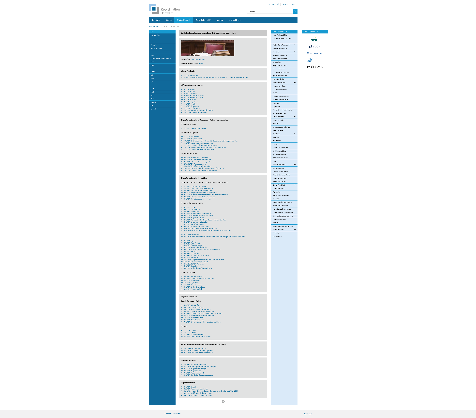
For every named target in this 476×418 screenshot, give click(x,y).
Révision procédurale (280, 151)
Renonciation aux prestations (283, 216)
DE (293, 4)
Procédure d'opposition (281, 72)
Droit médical (155, 35)
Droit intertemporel (279, 113)
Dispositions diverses (280, 206)
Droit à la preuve (156, 48)
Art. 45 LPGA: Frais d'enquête (191, 243)
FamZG (153, 102)
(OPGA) (200, 63)
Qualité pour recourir (280, 76)
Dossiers (276, 52)
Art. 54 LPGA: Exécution (189, 266)
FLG (152, 106)
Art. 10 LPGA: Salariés (188, 104)
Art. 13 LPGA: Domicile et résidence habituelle (197, 110)
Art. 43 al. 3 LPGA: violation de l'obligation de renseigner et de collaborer (206, 230)
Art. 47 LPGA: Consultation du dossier (194, 247)
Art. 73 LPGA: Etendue (188, 332)
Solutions (156, 20)
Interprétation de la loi (280, 100)
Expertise (276, 103)
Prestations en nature (280, 171)
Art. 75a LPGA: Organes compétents (193, 348)
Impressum (308, 414)
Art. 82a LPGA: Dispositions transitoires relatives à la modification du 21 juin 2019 (209, 391)
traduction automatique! (198, 59)
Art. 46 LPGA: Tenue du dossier (192, 245)
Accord (153, 109)
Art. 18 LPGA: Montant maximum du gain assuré (197, 143)
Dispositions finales (279, 182)
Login (284, 4)
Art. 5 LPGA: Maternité (188, 93)
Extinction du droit (279, 79)
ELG (152, 82)
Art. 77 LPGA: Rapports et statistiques (194, 369)
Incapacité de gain (279, 83)
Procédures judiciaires (280, 158)
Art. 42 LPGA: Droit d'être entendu (192, 224)
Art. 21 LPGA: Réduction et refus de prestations (197, 149)
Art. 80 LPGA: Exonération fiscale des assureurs (197, 375)
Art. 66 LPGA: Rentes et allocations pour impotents (198, 311)
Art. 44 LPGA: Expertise (189, 241)
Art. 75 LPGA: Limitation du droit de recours (196, 337)
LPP (152, 62)
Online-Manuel (183, 20)
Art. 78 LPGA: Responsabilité (191, 371)
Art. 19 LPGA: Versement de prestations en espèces (199, 145)
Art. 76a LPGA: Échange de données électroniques (198, 367)
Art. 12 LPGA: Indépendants (190, 108)
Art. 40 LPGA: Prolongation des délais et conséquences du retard (203, 220)
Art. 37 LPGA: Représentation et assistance (196, 214)
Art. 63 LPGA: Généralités (190, 305)
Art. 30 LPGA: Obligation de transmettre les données (199, 193)
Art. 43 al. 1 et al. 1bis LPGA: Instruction (194, 226)
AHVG (153, 72)
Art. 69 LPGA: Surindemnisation (192, 318)
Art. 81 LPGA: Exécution (189, 387)
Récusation (277, 62)
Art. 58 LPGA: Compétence (190, 281)
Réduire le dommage (280, 178)
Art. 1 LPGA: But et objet (189, 75)
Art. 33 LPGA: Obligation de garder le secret (196, 199)
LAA (152, 42)
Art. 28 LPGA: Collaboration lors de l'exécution (197, 188)
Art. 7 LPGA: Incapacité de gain (192, 98)
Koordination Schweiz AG (172, 414)
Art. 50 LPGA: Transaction (190, 253)
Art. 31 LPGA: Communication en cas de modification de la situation (204, 195)
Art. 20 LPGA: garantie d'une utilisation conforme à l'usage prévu (203, 147)
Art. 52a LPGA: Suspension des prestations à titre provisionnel (202, 260)
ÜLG (152, 99)
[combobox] (270, 11)
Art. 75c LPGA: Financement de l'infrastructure (197, 353)
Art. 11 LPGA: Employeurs (190, 106)
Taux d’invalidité (278, 117)
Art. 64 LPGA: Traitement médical (192, 307)
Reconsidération (278, 230)
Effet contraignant (279, 69)
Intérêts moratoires (279, 219)
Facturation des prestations (282, 202)
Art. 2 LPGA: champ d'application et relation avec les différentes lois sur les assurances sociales (214, 77)
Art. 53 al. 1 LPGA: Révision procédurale (194, 262)
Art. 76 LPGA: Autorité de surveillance (194, 364)
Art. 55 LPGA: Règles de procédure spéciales (196, 268)
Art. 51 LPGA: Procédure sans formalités (195, 255)
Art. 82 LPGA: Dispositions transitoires (194, 389)
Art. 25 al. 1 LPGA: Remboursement (193, 164)
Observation (277, 141)
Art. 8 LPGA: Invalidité (188, 100)
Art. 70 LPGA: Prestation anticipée (193, 320)
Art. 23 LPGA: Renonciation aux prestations (196, 160)
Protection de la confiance (282, 209)
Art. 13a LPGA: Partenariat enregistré (194, 112)
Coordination (277, 134)
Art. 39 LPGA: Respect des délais (192, 218)
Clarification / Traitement (281, 45)
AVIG (152, 95)
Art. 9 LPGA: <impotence (189, 102)
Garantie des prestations (281, 175)
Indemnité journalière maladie (161, 58)
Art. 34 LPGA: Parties (188, 207)
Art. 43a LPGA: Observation (190, 234)
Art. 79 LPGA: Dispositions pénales (193, 373)
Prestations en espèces (281, 96)
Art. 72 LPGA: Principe (188, 330)
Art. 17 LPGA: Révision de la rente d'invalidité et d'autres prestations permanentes (209, 141)
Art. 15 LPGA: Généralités (190, 137)
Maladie (275, 123)
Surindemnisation (279, 188)
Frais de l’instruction (280, 48)
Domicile (276, 233)
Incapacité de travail (280, 59)
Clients (169, 20)
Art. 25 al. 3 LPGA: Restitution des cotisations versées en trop (202, 168)
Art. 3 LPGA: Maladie (188, 89)
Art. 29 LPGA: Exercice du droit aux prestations (197, 190)
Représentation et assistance (283, 212)
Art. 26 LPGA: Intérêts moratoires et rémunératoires (199, 170)
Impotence (276, 107)
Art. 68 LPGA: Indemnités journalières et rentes (197, 316)
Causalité (154, 45)
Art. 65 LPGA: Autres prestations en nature (195, 309)
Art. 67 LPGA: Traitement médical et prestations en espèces (202, 313)
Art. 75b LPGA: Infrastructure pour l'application (197, 351)
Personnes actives (279, 86)
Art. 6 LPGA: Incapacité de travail (192, 95)
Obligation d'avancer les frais (283, 226)
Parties (275, 144)
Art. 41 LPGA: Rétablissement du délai (194, 222)
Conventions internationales (282, 110)
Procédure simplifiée (280, 89)
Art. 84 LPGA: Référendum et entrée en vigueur (197, 395)
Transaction (277, 192)
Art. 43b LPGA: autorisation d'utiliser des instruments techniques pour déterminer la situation (213, 237)
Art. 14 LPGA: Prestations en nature (193, 128)
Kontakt (272, 4)
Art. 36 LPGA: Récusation (190, 211)
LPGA (161, 26)
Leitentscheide (278, 130)
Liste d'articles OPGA (280, 35)
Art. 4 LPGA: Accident (188, 91)
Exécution (276, 223)
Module (220, 20)
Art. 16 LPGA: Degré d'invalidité (192, 139)
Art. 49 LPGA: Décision (189, 251)
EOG (152, 78)
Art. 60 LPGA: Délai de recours (191, 285)
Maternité (276, 137)
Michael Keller (235, 20)
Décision (276, 199)
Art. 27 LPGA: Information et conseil (193, 186)
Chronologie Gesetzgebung (282, 38)
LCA (152, 55)
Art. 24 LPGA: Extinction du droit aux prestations (197, 162)
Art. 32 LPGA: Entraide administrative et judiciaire (198, 197)
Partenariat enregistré (280, 147)
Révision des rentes (279, 165)
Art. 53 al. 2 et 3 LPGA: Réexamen (192, 264)
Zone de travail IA (203, 20)
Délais (275, 93)
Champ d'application (280, 55)
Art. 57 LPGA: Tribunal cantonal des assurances (197, 278)
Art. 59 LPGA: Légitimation (190, 283)
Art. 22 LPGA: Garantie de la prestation (194, 158)
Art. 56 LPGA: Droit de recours (191, 276)
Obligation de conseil (280, 65)
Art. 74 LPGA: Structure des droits (192, 334)
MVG (152, 92)
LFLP (152, 65)
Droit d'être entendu (279, 154)
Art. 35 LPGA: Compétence (190, 209)
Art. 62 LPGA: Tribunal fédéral (191, 289)
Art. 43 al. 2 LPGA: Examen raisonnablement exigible (199, 228)
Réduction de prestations (281, 127)
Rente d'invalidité (278, 120)
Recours (275, 161)
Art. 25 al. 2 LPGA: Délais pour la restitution (196, 166)
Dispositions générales (281, 195)
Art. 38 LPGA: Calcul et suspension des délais (197, 216)
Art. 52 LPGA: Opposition (189, 258)
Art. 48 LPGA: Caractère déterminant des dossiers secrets (201, 249)
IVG (152, 75)
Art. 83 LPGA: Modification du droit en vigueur (196, 393)
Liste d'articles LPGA (280, 32)
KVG (152, 88)
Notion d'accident (279, 185)
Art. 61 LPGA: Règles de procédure (193, 287)
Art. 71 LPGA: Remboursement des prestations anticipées (201, 322)
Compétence (277, 236)
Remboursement (278, 168)
